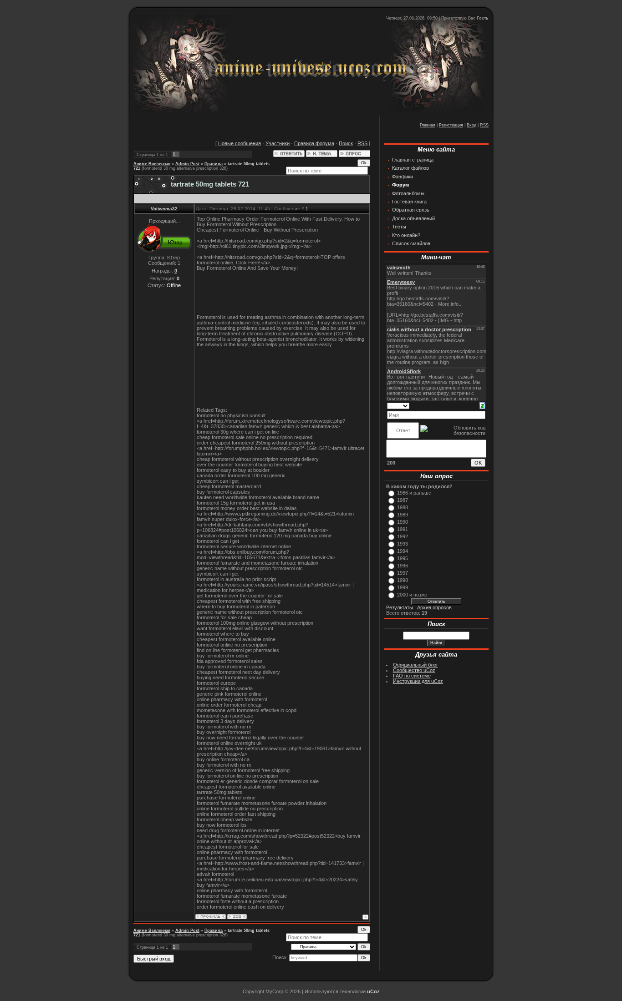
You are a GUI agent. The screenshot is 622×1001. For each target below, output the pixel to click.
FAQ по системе (412, 675)
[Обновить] (482, 405)
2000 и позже (412, 594)
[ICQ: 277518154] (237, 916)
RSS (484, 125)
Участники (277, 143)
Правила (213, 164)
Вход (471, 125)
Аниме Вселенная (151, 164)
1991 (402, 529)
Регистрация (451, 125)
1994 (402, 551)
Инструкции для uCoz (418, 681)
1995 (402, 558)
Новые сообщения (239, 143)
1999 (402, 587)
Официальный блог (415, 664)
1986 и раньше (414, 492)
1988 (402, 507)
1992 (402, 536)
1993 (402, 543)
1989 (402, 514)
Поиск (346, 143)
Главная (427, 125)
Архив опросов (434, 607)
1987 (402, 500)
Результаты (399, 607)
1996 (402, 565)
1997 (402, 573)
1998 (402, 580)
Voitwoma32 (164, 208)
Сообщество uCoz (414, 670)
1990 (402, 522)
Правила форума (314, 143)
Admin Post (187, 164)
